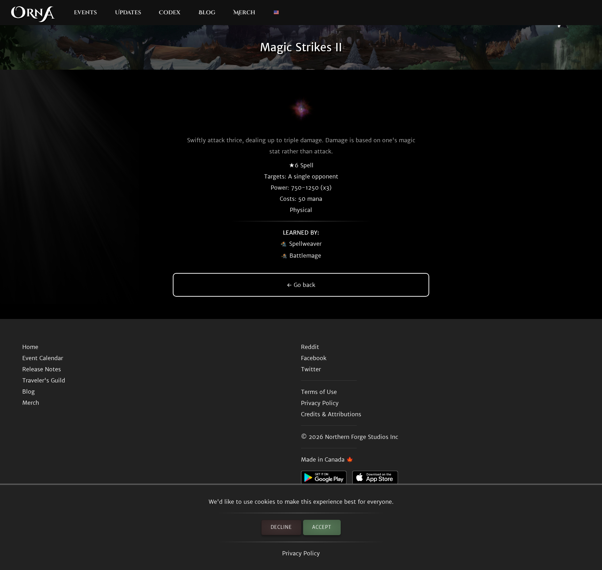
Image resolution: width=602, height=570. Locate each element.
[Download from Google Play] (326, 479)
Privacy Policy (301, 553)
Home (30, 346)
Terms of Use (319, 391)
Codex (169, 12)
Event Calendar (42, 358)
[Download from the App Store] (377, 479)
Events (85, 12)
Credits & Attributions (331, 414)
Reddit (310, 346)
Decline (281, 527)
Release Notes (41, 369)
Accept (321, 527)
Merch (244, 12)
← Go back (301, 284)
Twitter (311, 369)
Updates (128, 12)
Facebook (313, 358)
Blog (207, 12)
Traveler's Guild (43, 380)
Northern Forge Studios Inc (361, 436)
